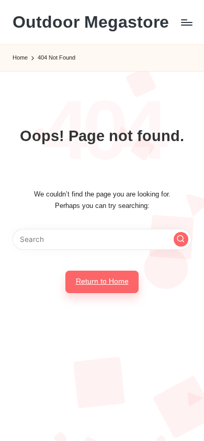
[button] (181, 239)
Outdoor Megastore (91, 22)
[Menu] (186, 22)
